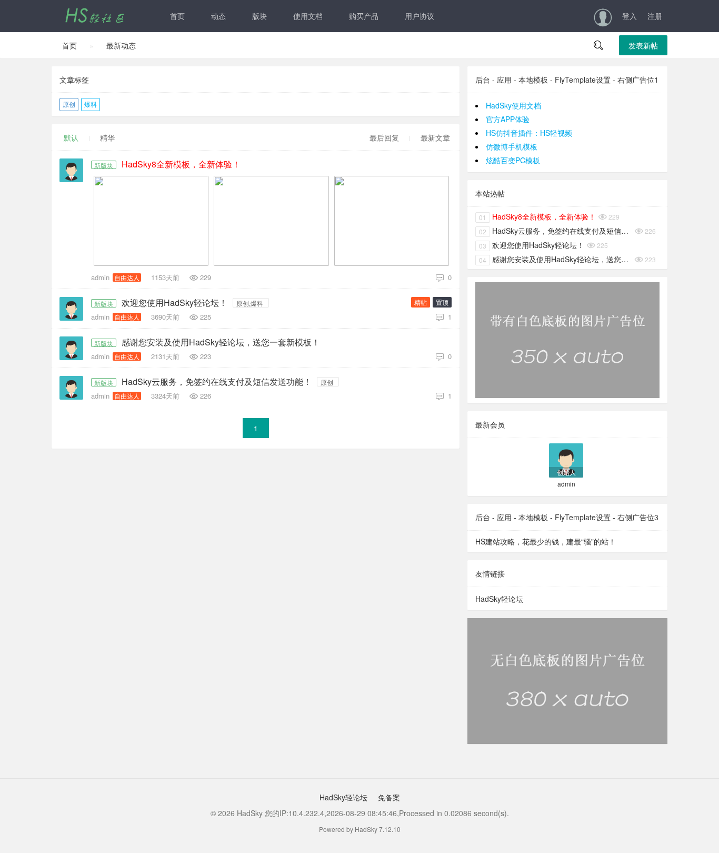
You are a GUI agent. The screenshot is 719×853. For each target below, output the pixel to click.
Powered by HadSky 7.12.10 (360, 829)
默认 (71, 137)
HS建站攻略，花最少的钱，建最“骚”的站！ (545, 541)
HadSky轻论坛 (499, 598)
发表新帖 (643, 45)
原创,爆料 (249, 303)
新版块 (103, 165)
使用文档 (308, 16)
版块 (259, 16)
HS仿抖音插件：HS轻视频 (529, 132)
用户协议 (419, 16)
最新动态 (121, 45)
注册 (654, 16)
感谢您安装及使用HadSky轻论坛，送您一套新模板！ (221, 342)
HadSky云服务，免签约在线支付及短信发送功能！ (217, 382)
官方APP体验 (508, 119)
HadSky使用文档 (513, 105)
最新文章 (435, 137)
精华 (107, 137)
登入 (629, 16)
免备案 (388, 797)
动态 (218, 16)
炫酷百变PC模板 (513, 160)
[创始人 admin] (566, 459)
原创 (69, 104)
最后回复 (384, 137)
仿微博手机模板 (511, 146)
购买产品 (363, 16)
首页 (177, 16)
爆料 (90, 104)
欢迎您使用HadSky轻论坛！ (174, 303)
